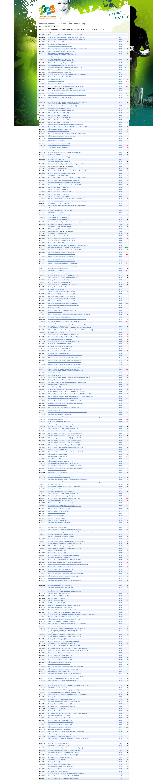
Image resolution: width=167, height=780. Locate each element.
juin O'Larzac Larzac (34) (55, 312)
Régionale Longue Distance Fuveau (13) (59, 161)
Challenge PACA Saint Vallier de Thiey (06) (59, 77)
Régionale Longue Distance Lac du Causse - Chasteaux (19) (64, 580)
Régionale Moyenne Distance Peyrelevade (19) (61, 59)
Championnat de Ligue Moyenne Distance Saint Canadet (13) (64, 152)
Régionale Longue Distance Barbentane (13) (60, 339)
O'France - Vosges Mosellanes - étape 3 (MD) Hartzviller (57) (64, 360)
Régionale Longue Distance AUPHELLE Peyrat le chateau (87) (65, 35)
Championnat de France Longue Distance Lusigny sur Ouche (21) (66, 452)
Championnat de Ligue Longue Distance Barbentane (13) (63, 277)
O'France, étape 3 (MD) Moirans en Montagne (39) (61, 256)
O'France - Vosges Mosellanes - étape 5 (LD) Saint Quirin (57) (65, 355)
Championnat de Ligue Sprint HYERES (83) (60, 655)
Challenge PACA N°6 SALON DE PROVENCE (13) (61, 683)
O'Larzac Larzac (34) (54, 410)
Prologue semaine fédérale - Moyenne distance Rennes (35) (64, 506)
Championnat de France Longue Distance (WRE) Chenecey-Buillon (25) (67, 48)
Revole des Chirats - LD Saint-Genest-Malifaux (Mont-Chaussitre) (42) (67, 319)
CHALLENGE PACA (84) (54, 79)
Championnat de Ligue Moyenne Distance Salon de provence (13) (66, 86)
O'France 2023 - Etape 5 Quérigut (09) (58, 113)
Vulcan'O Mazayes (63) (54, 387)
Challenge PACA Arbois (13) (56, 81)
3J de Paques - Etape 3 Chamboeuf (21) (59, 145)
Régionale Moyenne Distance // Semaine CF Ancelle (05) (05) (64, 185)
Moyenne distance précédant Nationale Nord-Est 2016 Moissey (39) (66, 541)
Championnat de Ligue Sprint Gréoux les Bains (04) (62, 238)
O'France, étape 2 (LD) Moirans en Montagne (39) (61, 259)
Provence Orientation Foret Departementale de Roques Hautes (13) (66, 39)
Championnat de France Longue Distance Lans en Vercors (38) (65, 370)
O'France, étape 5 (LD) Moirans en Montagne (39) (61, 252)
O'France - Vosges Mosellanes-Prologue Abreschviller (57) (64, 367)
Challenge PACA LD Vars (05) (56, 243)
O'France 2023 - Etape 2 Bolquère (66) (58, 120)
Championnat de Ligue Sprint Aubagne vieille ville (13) (63, 428)
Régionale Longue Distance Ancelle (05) (59, 70)
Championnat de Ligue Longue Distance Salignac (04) (63, 266)
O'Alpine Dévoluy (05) (54, 308)
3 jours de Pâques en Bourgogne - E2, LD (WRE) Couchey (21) (65, 401)
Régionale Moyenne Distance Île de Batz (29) (60, 503)
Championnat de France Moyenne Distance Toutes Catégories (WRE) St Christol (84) (71, 532)
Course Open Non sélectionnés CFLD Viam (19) (61, 51)
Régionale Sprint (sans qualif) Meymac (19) (60, 53)
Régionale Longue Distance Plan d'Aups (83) (60, 461)
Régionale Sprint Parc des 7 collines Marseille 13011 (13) (63, 752)
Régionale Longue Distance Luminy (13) (59, 477)
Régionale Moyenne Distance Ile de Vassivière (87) (62, 65)
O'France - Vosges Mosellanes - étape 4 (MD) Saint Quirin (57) (65, 357)
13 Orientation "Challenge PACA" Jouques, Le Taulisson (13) (64, 486)
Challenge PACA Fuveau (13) (56, 42)
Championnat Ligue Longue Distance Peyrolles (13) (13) (63, 334)
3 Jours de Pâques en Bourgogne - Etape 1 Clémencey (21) (64, 548)
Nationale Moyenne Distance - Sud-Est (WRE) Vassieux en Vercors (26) (67, 127)
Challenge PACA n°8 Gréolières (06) (58, 268)
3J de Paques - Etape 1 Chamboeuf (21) (59, 150)
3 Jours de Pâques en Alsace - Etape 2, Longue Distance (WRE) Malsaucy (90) (69, 327)
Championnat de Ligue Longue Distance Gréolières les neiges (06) (66, 676)
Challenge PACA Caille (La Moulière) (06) (59, 287)
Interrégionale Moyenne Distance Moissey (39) (61, 60)
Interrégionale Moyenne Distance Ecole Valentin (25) (62, 54)
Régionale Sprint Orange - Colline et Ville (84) (60, 722)
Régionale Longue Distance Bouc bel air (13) (60, 83)
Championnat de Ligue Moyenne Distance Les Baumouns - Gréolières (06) (68, 685)
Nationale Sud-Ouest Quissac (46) (57, 449)
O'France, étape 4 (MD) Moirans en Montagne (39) (61, 254)
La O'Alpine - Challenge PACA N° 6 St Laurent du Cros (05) (64, 605)
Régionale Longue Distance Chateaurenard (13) (61, 424)
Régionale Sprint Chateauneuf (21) (57, 454)
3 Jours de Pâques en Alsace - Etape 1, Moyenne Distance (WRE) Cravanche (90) (70, 330)
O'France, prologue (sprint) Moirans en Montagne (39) (62, 263)
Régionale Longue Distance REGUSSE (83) (60, 138)
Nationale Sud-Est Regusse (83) (57, 470)
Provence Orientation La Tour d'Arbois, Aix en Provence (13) (64, 321)
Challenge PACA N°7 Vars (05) (56, 270)
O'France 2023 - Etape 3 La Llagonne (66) (59, 117)
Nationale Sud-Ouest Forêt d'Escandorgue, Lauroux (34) (63, 616)
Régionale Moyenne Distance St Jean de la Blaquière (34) (64, 619)
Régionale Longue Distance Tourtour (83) (59, 734)
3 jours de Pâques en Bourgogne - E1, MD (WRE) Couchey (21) (65, 403)
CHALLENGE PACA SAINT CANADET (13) (59, 344)
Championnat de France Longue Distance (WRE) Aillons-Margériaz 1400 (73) (69, 314)
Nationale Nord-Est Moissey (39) (57, 539)
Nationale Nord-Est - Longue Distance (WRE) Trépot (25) (63, 305)
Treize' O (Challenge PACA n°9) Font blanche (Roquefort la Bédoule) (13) (68, 564)
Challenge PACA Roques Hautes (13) (58, 743)
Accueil (40, 21)
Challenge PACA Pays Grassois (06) (58, 100)
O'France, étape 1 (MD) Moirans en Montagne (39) (61, 261)
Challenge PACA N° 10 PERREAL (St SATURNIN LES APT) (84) (65, 560)
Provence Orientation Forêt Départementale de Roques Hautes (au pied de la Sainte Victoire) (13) (74, 417)
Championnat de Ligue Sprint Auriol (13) (59, 282)
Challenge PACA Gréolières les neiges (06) (60, 346)
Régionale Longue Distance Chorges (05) (59, 72)
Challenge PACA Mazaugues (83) (57, 553)
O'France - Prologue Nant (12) (56, 515)
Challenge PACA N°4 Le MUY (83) (57, 687)
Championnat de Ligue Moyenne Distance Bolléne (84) (63, 275)
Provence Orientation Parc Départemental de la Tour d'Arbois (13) (66, 37)
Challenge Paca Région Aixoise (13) (58, 44)
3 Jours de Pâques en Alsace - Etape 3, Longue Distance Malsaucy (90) (67, 324)
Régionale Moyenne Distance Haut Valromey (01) (61, 136)
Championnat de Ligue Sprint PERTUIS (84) (60, 571)
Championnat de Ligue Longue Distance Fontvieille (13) (63, 755)
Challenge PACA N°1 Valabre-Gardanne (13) (60, 704)
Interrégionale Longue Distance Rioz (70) (59, 57)
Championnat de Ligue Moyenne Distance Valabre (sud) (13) (64, 529)
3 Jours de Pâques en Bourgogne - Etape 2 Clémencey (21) (64, 546)
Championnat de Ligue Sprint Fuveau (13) (59, 351)
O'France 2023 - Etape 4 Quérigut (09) (58, 115)
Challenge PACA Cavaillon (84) (56, 708)
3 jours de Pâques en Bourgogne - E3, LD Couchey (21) (63, 398)
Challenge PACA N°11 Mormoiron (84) (58, 236)
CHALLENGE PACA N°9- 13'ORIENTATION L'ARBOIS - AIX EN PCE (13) (67, 648)
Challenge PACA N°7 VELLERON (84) (58, 131)
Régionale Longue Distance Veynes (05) (59, 664)
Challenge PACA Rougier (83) (56, 140)
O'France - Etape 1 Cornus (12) (56, 513)
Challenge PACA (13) (54, 711)
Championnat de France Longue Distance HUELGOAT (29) (64, 498)
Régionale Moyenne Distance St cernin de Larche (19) (63, 576)
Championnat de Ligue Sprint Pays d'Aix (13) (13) (61, 173)
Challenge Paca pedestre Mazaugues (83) (59, 317)
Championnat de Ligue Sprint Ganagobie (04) (60, 496)
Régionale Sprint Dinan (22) (55, 419)
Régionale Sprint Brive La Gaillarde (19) (59, 578)
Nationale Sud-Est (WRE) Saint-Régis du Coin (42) (61, 536)
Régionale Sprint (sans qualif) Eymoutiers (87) (60, 63)
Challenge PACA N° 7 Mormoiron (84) (58, 489)
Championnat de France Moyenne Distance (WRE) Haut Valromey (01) (67, 133)
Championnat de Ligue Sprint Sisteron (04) (59, 718)
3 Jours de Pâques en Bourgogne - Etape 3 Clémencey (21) (64, 543)
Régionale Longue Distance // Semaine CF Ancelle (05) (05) (64, 182)
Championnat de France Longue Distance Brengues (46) (63, 103)
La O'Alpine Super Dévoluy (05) (56, 518)
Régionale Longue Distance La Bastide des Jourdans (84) (64, 701)
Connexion (64, 18)
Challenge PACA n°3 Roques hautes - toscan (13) (61, 632)
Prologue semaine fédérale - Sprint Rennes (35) (61, 505)
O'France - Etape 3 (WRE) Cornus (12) (58, 511)
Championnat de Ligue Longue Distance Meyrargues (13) (63, 555)
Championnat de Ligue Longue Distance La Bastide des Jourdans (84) (67, 74)
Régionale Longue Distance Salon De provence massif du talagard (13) (67, 412)
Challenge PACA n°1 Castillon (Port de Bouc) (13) (61, 643)
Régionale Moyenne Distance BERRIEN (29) (60, 500)
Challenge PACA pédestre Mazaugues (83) (60, 224)
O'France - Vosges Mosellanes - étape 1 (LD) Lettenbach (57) (64, 364)
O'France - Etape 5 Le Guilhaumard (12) (59, 508)
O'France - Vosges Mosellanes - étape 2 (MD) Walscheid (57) (64, 362)
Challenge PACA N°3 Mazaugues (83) (58, 697)
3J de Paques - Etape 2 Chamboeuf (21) (59, 147)
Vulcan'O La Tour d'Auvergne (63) (57, 384)
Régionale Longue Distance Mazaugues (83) (60, 522)
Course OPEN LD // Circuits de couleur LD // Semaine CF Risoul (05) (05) (68, 178)
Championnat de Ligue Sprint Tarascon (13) (60, 46)
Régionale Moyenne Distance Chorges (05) (60, 660)
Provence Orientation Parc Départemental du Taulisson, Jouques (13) (67, 95)
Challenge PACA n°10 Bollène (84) (57, 168)
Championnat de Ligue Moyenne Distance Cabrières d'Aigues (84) (66, 748)
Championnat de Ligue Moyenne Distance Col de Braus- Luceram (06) (67, 623)
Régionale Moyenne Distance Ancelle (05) (59, 662)
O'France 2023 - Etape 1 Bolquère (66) (58, 122)
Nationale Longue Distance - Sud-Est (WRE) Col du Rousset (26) (65, 124)
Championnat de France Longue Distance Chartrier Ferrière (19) (65, 573)
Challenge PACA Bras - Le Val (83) (57, 405)
